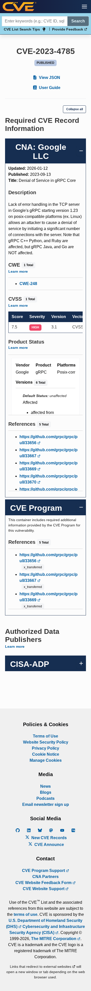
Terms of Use (45, 736)
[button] (84, 7)
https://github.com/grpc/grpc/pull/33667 (48, 453)
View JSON (49, 77)
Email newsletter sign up (45, 804)
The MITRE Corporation (54, 939)
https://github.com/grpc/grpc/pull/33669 (48, 466)
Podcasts (45, 798)
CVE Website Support (44, 889)
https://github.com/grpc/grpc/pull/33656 (48, 440)
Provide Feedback (68, 29)
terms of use (25, 914)
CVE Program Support (44, 870)
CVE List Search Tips (22, 29)
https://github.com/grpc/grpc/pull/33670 (48, 479)
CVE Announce (48, 844)
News (45, 786)
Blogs (45, 792)
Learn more (18, 271)
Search (78, 21)
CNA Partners (45, 876)
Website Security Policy (45, 742)
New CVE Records (48, 838)
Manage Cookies (46, 760)
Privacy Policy (45, 748)
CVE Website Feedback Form (44, 883)
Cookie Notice (45, 754)
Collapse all (74, 109)
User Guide (49, 88)
